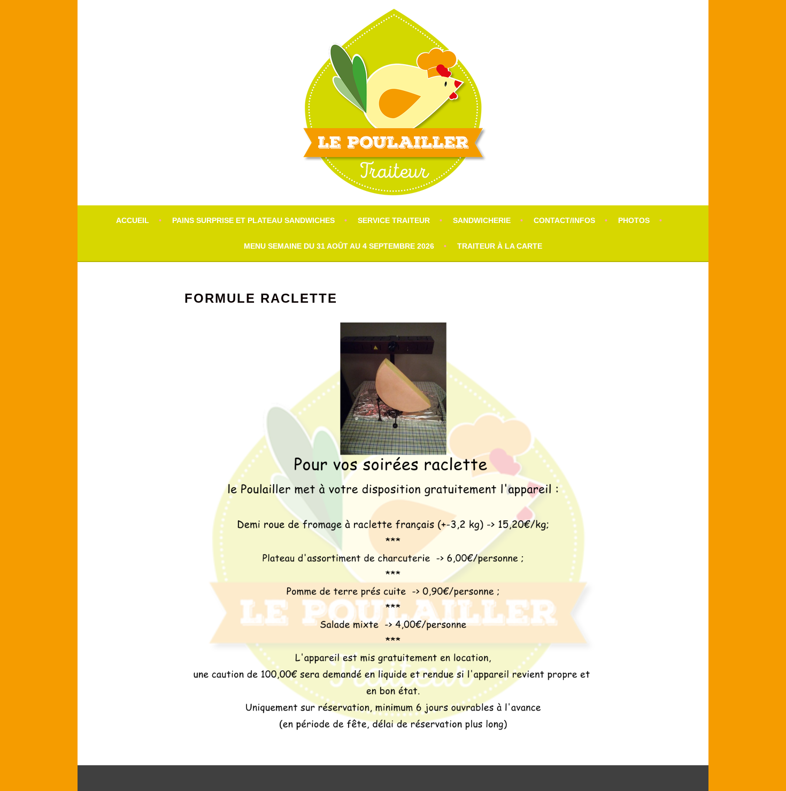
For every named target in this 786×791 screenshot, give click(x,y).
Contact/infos (564, 220)
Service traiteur (394, 220)
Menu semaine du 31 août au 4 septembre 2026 (339, 246)
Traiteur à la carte (499, 246)
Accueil (132, 220)
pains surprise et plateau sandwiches (253, 220)
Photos (634, 220)
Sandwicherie (482, 220)
